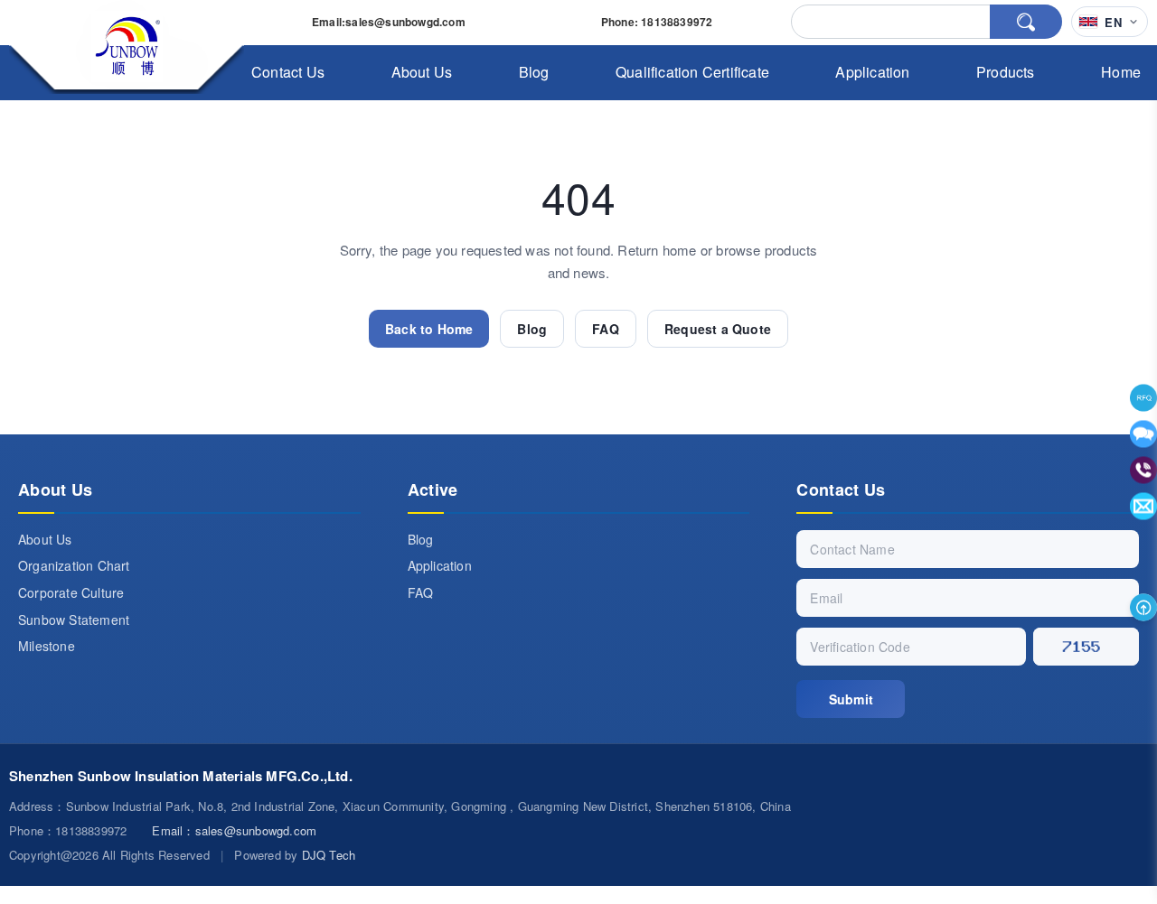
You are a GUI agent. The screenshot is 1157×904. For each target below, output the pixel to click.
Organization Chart (74, 565)
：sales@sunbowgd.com (234, 830)
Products (1005, 71)
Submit (851, 699)
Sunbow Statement (73, 619)
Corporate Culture (71, 592)
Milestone (46, 646)
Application (872, 71)
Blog (534, 71)
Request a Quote (717, 329)
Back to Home (429, 329)
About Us (422, 71)
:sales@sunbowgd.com (389, 22)
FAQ (605, 329)
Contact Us (288, 71)
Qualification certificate (692, 71)
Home (1121, 71)
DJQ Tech (329, 854)
